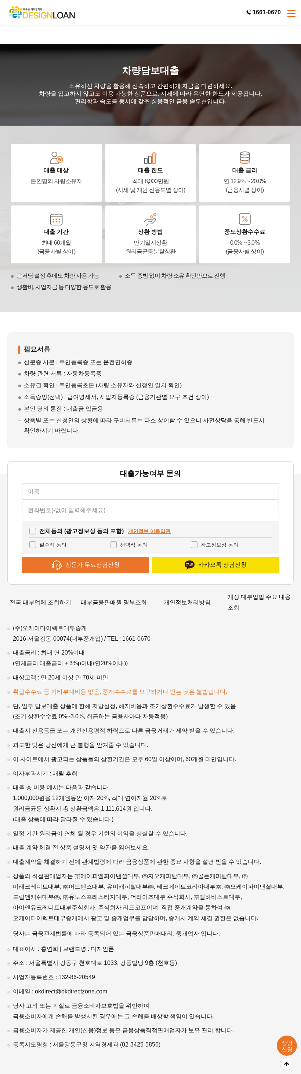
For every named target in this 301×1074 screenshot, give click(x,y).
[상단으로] (286, 1064)
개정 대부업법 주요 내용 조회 (259, 602)
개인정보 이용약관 (149, 531)
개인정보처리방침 (187, 602)
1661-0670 (267, 12)
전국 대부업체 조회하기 (40, 602)
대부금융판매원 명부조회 (114, 602)
